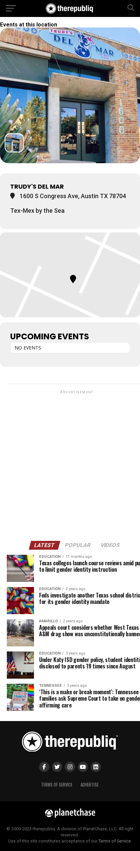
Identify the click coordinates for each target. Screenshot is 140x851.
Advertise (90, 784)
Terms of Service (56, 784)
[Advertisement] (70, 465)
